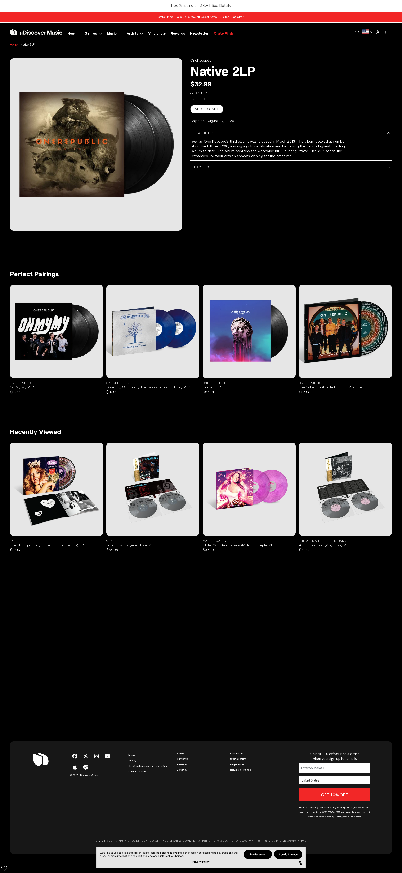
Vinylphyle (182, 759)
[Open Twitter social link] (85, 756)
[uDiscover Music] (36, 32)
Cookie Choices (137, 771)
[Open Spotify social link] (85, 767)
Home (14, 44)
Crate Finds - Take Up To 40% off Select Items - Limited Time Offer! (201, 17)
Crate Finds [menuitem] (224, 33)
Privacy (132, 760)
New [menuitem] (71, 33)
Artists (180, 753)
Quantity (199, 93)
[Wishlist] (4, 868)
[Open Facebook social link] (74, 756)
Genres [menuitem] (91, 33)
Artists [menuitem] (132, 33)
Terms (131, 755)
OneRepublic (200, 61)
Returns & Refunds (240, 770)
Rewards (182, 764)
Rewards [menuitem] (178, 33)
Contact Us (236, 753)
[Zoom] (96, 144)
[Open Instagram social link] (96, 756)
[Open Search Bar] (357, 32)
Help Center (237, 764)
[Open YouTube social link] (107, 756)
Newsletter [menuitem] (199, 33)
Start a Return (238, 759)
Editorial (182, 770)
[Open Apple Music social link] (74, 767)
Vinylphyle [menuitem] (157, 33)
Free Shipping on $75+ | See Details (201, 6)
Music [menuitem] (112, 33)
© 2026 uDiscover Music (84, 775)
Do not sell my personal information (148, 766)
